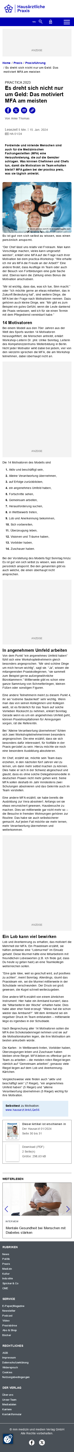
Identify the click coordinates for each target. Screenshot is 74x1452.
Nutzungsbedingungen (16, 1377)
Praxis (18, 63)
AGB (5, 1353)
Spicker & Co (10, 1283)
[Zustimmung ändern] (8, 1439)
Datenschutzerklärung (15, 1362)
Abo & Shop (9, 1330)
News (5, 1254)
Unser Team (9, 1399)
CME (5, 1288)
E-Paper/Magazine (13, 1306)
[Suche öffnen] (41, 21)
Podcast (7, 1315)
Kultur (6, 1273)
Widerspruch (10, 1367)
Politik (6, 1259)
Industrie (7, 1278)
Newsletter (9, 1310)
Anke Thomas (20, 118)
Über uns (7, 1395)
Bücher (6, 1335)
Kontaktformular (12, 1414)
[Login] (50, 21)
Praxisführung (35, 63)
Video (6, 1320)
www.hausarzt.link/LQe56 (22, 1109)
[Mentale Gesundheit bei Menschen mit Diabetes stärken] (37, 1210)
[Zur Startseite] (24, 8)
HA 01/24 (16, 133)
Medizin (7, 1269)
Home (6, 63)
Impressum (9, 1357)
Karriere (7, 1409)
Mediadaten (9, 1404)
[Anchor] (34, 322)
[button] (67, 1209)
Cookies (7, 1372)
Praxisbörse (9, 1325)
